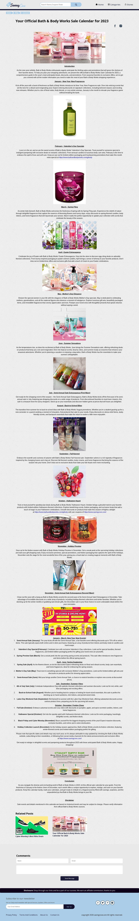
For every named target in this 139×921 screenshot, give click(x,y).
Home (101, 4)
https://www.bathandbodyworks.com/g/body (75, 157)
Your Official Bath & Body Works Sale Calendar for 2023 (68, 834)
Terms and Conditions (28, 915)
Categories (115, 4)
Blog (16, 13)
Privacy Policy (11, 915)
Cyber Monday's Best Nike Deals (29, 836)
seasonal (26, 13)
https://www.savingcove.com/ (95, 512)
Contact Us (54, 915)
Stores (129, 4)
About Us (44, 915)
